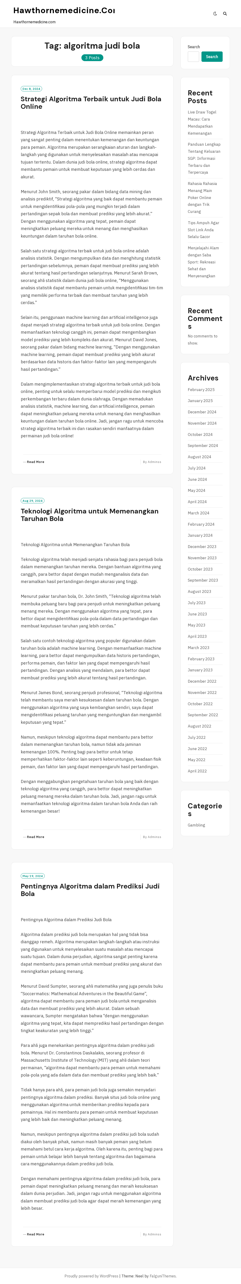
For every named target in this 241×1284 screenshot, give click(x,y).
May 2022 (196, 759)
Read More (35, 462)
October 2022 (200, 703)
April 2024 (197, 501)
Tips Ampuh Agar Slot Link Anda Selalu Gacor (203, 229)
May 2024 (196, 490)
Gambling (196, 825)
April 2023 (197, 636)
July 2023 (197, 602)
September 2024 (203, 445)
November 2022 (202, 692)
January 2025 (200, 400)
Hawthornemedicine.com (67, 10)
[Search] (225, 14)
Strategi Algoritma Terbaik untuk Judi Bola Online (91, 102)
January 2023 (200, 670)
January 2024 (200, 535)
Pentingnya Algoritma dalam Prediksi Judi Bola (90, 890)
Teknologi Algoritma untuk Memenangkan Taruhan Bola (90, 515)
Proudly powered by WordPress (91, 1276)
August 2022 (199, 726)
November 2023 (202, 557)
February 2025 (201, 389)
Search (194, 46)
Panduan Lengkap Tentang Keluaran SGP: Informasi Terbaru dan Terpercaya (204, 158)
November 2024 (202, 423)
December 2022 (202, 681)
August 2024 (199, 456)
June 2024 (197, 479)
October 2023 (200, 569)
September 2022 (203, 714)
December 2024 (202, 412)
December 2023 (202, 546)
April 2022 (197, 771)
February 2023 (201, 659)
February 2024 (201, 524)
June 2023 (197, 614)
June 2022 (197, 748)
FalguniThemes (163, 1276)
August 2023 (199, 591)
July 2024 (197, 468)
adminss (154, 462)
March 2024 (198, 513)
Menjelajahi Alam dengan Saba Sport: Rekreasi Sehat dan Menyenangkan (203, 261)
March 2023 (198, 647)
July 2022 (197, 737)
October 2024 (200, 434)
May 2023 (196, 625)
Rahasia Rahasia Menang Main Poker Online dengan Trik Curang (202, 197)
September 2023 (203, 580)
